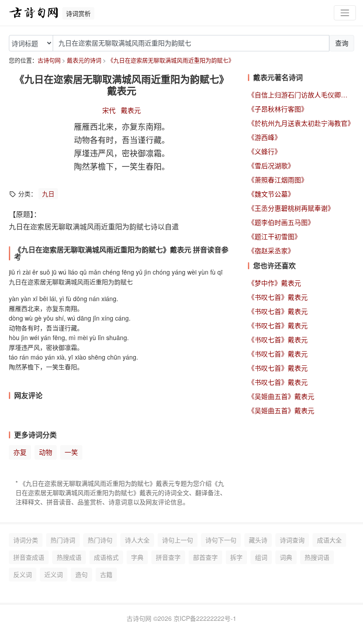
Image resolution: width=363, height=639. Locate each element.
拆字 (236, 557)
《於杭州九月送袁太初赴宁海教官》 (301, 123)
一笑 (71, 452)
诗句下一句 (220, 539)
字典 (137, 557)
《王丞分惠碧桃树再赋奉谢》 (291, 208)
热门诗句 (100, 539)
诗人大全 (137, 539)
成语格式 (106, 557)
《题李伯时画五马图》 (281, 222)
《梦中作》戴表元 (274, 282)
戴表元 (131, 110)
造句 (81, 574)
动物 (45, 452)
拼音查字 (168, 557)
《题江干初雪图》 (274, 236)
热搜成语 (69, 557)
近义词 (53, 574)
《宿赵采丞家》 (271, 250)
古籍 (106, 574)
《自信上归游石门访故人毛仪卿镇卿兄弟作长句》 (301, 94)
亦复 (20, 452)
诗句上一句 (177, 539)
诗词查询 (292, 539)
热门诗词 (62, 539)
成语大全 (329, 539)
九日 (48, 193)
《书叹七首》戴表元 (278, 297)
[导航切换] (345, 13)
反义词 (22, 574)
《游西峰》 (264, 137)
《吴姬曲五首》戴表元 (281, 396)
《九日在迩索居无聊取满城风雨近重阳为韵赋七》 (171, 60)
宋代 (109, 110)
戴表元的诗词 (84, 60)
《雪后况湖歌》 (271, 165)
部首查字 (205, 557)
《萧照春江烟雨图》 (278, 179)
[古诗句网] (33, 13)
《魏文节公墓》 (271, 193)
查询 (341, 42)
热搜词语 (317, 557)
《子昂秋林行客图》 (278, 108)
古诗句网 (49, 60)
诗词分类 (25, 539)
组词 (261, 557)
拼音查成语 (28, 557)
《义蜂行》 (264, 151)
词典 (286, 557)
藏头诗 (258, 539)
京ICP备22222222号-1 (205, 618)
